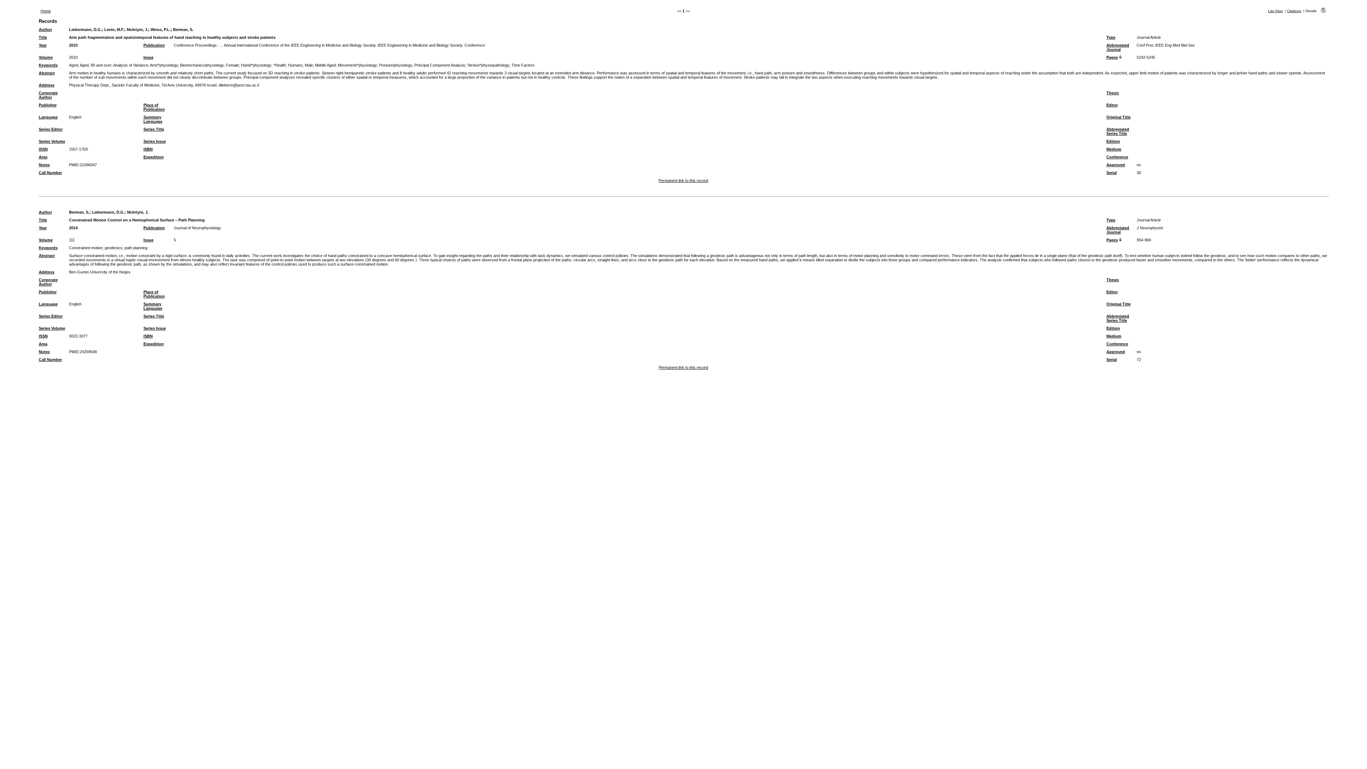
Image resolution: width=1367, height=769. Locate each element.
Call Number (50, 173)
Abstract (47, 73)
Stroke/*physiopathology (488, 65)
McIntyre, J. (137, 29)
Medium (1113, 149)
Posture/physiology (395, 65)
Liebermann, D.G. (85, 29)
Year (43, 45)
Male (309, 65)
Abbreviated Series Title (1117, 131)
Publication (154, 45)
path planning (136, 248)
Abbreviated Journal (1117, 47)
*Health (279, 65)
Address (46, 85)
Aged (73, 65)
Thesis (1112, 93)
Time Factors (523, 65)
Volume (46, 57)
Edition (1113, 141)
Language (48, 117)
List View (1275, 11)
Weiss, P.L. (161, 29)
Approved (1115, 165)
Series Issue (154, 141)
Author (45, 29)
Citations (1294, 11)
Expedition (153, 157)
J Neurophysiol (1150, 228)
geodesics (113, 248)
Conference (1117, 157)
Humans (295, 65)
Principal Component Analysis (439, 65)
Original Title (1118, 117)
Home (46, 11)
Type (1110, 37)
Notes (44, 165)
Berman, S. (183, 29)
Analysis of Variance (130, 65)
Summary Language (152, 119)
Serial (1111, 173)
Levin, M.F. (114, 29)
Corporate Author (48, 95)
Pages (1112, 57)
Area (43, 157)
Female (232, 65)
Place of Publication (154, 107)
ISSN (43, 149)
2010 (73, 45)
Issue (148, 57)
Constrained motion (86, 248)
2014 (73, 228)
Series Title (153, 129)
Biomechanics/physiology (202, 65)
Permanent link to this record (683, 180)
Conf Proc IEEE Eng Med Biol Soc (1166, 45)
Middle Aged (325, 65)
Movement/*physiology (357, 65)
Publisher (48, 105)
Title (43, 37)
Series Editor (51, 129)
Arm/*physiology (164, 65)
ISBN (148, 149)
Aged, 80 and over (95, 65)
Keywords (48, 65)
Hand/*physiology (256, 65)
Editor (1112, 105)
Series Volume (52, 141)
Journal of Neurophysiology (197, 228)
